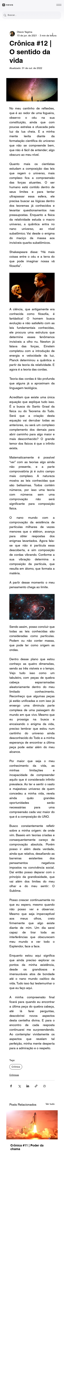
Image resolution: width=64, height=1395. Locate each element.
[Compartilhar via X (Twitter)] (19, 1086)
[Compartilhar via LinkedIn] (27, 1086)
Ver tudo (50, 1104)
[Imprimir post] (44, 1086)
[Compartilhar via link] (36, 1086)
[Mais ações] (53, 34)
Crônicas (14, 1075)
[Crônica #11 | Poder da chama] (32, 1124)
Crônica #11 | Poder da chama (27, 1147)
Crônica (16, 1066)
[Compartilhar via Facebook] (11, 1086)
